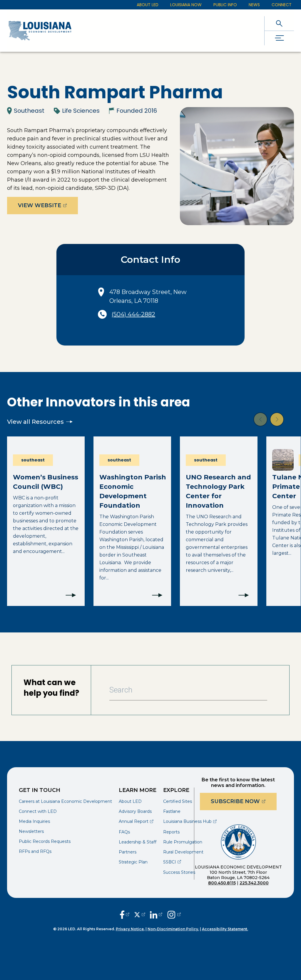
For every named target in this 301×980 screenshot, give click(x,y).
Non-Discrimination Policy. (173, 929)
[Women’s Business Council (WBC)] (46, 521)
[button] (260, 419)
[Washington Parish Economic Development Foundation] (132, 521)
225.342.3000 (254, 883)
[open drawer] (279, 38)
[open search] (279, 23)
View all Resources (35, 421)
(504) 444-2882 (133, 314)
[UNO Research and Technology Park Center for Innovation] (218, 521)
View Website (48, 205)
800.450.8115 (222, 883)
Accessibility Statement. (225, 929)
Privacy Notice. (130, 929)
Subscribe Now (244, 801)
